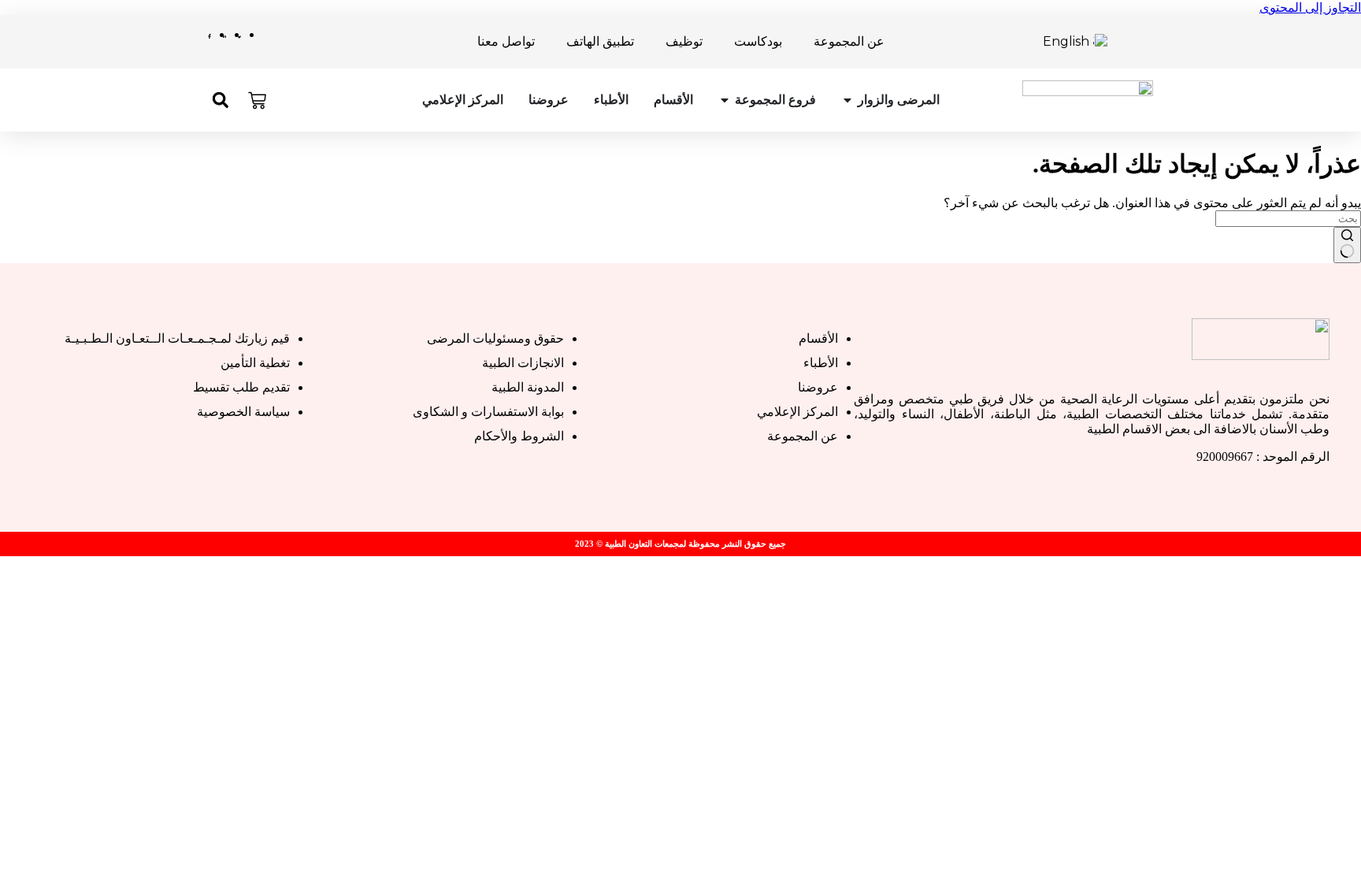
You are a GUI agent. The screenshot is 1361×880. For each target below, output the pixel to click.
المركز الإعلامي (462, 99)
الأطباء (611, 99)
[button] (220, 100)
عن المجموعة (849, 41)
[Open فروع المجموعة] (724, 100)
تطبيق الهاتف (600, 41)
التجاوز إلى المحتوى (1310, 7)
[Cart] (257, 100)
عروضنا (548, 99)
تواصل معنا (506, 41)
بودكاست (758, 41)
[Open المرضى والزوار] (847, 100)
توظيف (684, 41)
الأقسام (673, 99)
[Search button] (1347, 245)
